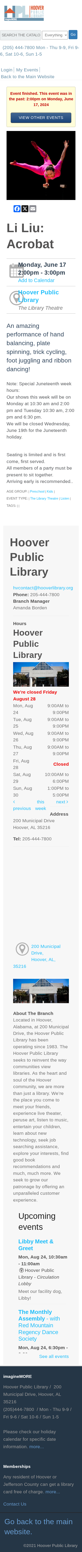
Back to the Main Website (27, 76)
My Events (27, 69)
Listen (65, 498)
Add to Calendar (36, 280)
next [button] (61, 801)
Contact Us (14, 1504)
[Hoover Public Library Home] (22, 13)
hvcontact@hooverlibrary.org (43, 587)
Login (6, 69)
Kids (50, 491)
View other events (41, 117)
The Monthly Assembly (39, 1325)
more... (36, 1446)
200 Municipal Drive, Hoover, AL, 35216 (37, 956)
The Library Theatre (44, 498)
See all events (54, 1356)
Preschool (37, 491)
